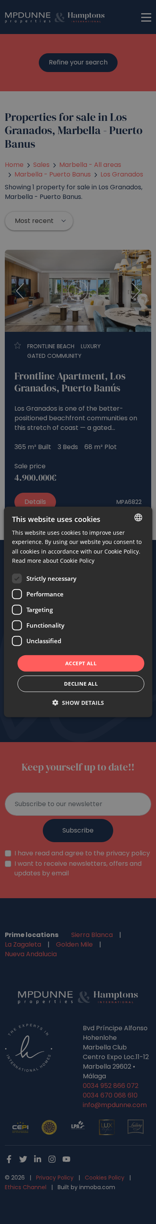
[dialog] (78, 612)
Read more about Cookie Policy (53, 560)
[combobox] (138, 518)
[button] (78, 702)
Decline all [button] (81, 683)
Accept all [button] (80, 663)
